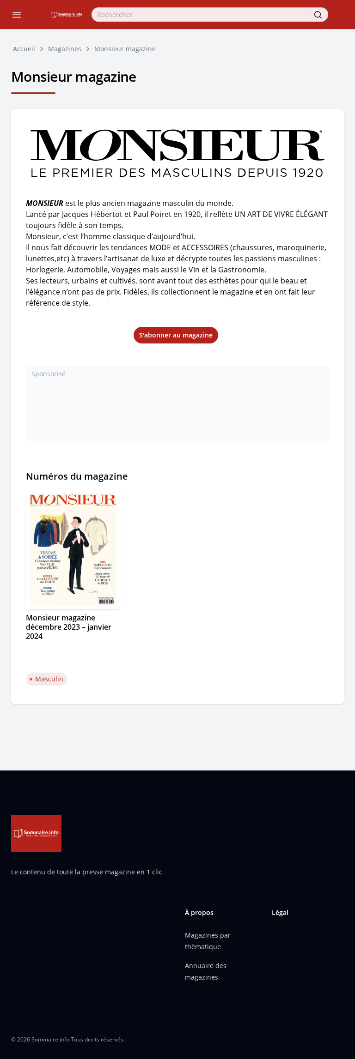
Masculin (49, 678)
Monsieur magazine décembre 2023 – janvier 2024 (68, 627)
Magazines (64, 48)
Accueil (24, 48)
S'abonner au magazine (176, 335)
